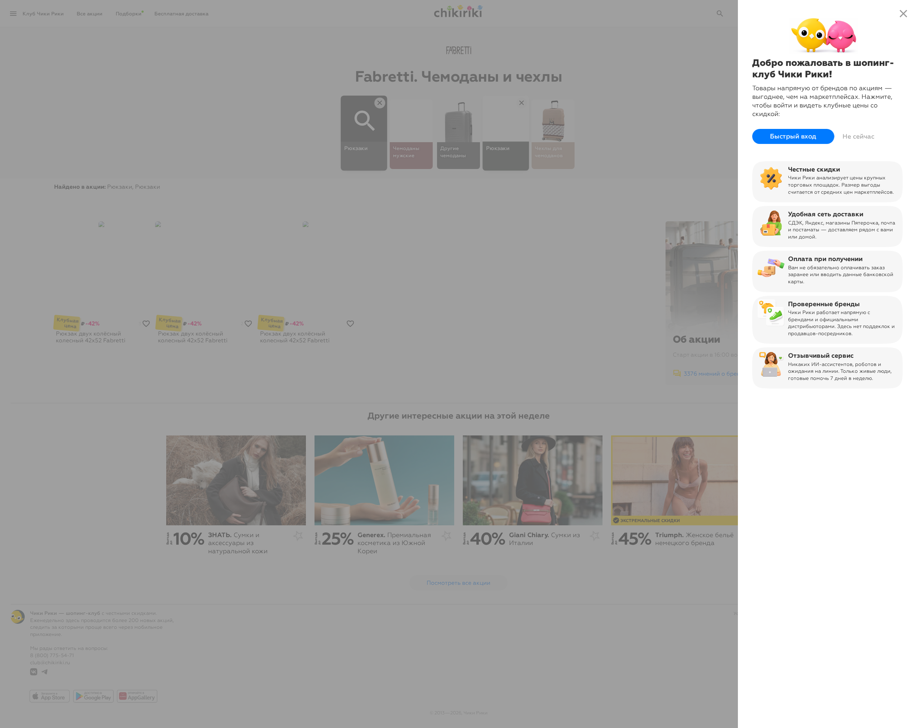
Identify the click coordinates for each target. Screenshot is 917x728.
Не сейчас (858, 136)
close (903, 13)
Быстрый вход (793, 136)
